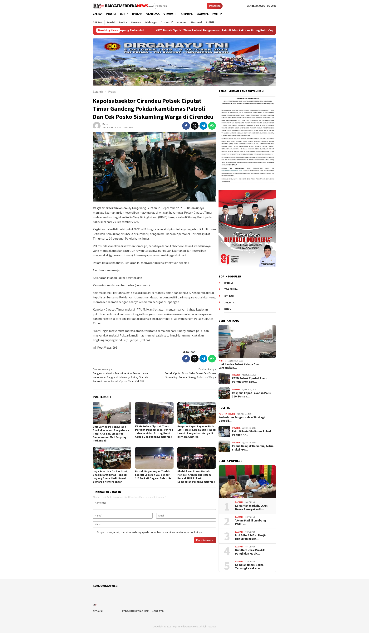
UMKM (227, 309)
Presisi (223, 360)
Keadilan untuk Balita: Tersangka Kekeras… (249, 566)
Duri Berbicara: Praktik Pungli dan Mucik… (250, 551)
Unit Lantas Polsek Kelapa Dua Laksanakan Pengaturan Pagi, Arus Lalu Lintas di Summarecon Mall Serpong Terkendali (111, 433)
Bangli (228, 282)
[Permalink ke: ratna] (97, 125)
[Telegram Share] (203, 126)
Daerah (239, 502)
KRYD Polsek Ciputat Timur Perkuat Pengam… (250, 379)
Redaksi (98, 611)
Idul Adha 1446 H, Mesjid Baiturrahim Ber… (251, 537)
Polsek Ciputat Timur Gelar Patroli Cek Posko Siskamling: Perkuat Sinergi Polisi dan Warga (190, 373)
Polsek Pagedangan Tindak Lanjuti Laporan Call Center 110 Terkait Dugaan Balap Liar (154, 475)
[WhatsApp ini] (212, 126)
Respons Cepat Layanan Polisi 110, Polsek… (251, 394)
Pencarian (215, 5)
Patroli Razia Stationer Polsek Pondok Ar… (252, 433)
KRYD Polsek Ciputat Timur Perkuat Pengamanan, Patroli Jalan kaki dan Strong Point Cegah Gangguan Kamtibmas (193, 30)
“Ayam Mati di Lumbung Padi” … (250, 522)
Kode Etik (158, 611)
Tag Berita (231, 289)
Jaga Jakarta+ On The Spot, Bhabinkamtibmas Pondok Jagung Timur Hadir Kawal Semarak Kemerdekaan (110, 476)
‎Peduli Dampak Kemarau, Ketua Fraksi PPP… (252, 447)
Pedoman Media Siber (135, 611)
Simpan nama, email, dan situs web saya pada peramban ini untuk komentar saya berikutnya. (150, 532)
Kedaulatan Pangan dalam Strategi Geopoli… (242, 419)
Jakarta (229, 302)
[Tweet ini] (195, 126)
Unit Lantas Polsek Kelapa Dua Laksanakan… (239, 365)
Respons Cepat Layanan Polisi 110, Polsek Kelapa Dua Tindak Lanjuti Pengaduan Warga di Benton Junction (196, 431)
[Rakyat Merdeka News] (123, 5)
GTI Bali (229, 296)
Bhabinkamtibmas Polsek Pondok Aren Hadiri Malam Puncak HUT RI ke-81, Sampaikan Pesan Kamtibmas (196, 476)
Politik (223, 413)
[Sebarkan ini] (186, 126)
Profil (231, 413)
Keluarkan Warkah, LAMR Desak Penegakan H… (251, 507)
